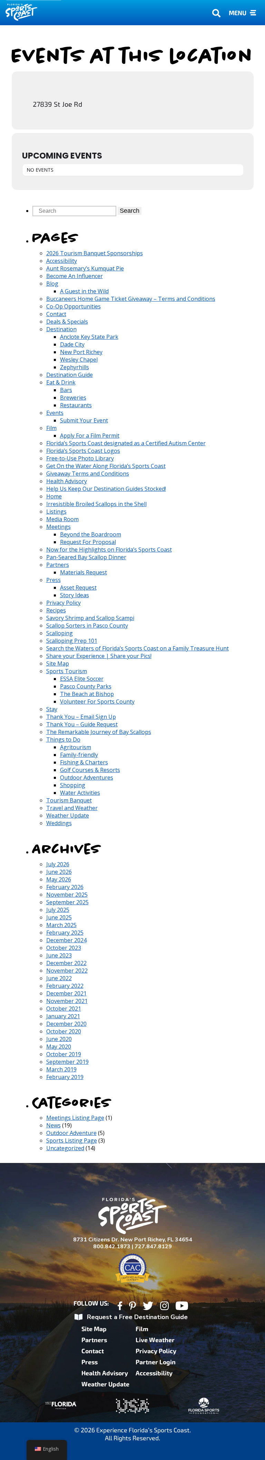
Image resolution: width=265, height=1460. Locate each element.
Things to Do (63, 739)
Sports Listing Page (71, 1140)
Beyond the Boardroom (90, 534)
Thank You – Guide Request (82, 724)
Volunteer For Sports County (97, 701)
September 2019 (67, 1062)
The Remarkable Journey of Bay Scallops (98, 732)
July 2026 (57, 864)
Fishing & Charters (84, 762)
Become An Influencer (74, 276)
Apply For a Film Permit (89, 435)
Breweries (73, 397)
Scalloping (59, 633)
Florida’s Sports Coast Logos (83, 451)
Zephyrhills (74, 367)
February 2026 (65, 887)
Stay (51, 709)
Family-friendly (79, 754)
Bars (66, 390)
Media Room (62, 519)
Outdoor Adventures (86, 777)
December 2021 (66, 993)
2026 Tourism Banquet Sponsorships (94, 253)
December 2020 (66, 1024)
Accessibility (61, 261)
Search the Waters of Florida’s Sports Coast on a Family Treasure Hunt (137, 648)
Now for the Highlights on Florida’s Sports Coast (109, 549)
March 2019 (61, 1069)
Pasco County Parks (85, 686)
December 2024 (66, 940)
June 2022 (59, 978)
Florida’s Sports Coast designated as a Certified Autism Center (126, 443)
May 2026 (58, 879)
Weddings (59, 823)
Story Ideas (74, 595)
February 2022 (65, 986)
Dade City (72, 344)
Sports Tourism (66, 671)
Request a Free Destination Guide (137, 1317)
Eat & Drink (61, 382)
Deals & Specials (67, 321)
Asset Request (78, 587)
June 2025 (59, 917)
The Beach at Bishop (87, 694)
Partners (57, 565)
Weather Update (67, 815)
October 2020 (63, 1031)
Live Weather (155, 1340)
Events (54, 413)
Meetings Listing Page (75, 1118)
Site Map (57, 663)
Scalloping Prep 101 (71, 641)
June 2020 (59, 1039)
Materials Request (83, 572)
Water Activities (80, 792)
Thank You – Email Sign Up (81, 717)
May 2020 (58, 1046)
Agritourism (75, 747)
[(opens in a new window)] (120, 1306)
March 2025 (61, 925)
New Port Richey (81, 352)
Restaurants (76, 405)
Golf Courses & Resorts (90, 770)
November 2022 (67, 970)
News (53, 1125)
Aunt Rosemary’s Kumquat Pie (85, 268)
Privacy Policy (63, 603)
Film (51, 428)
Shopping (72, 785)
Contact (56, 314)
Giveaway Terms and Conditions (87, 473)
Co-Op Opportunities (73, 306)
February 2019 (65, 1077)
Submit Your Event (84, 420)
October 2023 (63, 948)
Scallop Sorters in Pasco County (87, 625)
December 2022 (66, 963)
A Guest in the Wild (84, 291)
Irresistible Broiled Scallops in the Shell (96, 504)
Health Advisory (66, 481)
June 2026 (59, 872)
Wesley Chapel (79, 359)
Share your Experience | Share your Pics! (98, 656)
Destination (61, 329)
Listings (56, 511)
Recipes (56, 610)
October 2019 (63, 1054)
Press (53, 580)
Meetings (58, 527)
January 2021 (63, 1016)
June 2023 (59, 955)
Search (129, 210)
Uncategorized (65, 1148)
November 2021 (67, 1001)
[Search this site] (75, 210)
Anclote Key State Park (89, 337)
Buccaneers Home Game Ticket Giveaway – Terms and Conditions (130, 299)
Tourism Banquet (69, 800)
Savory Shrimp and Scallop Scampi (90, 618)
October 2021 (63, 1008)
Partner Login (156, 1362)
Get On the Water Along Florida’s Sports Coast (106, 466)
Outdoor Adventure (71, 1133)
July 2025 (57, 910)
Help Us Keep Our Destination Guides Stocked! (106, 489)
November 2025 (67, 894)
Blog (52, 283)
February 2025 (65, 932)
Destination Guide (69, 375)
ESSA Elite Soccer (82, 679)
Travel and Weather (72, 808)
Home (54, 496)
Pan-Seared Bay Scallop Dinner (86, 557)
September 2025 (67, 902)
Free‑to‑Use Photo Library (80, 458)
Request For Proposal (88, 542)
